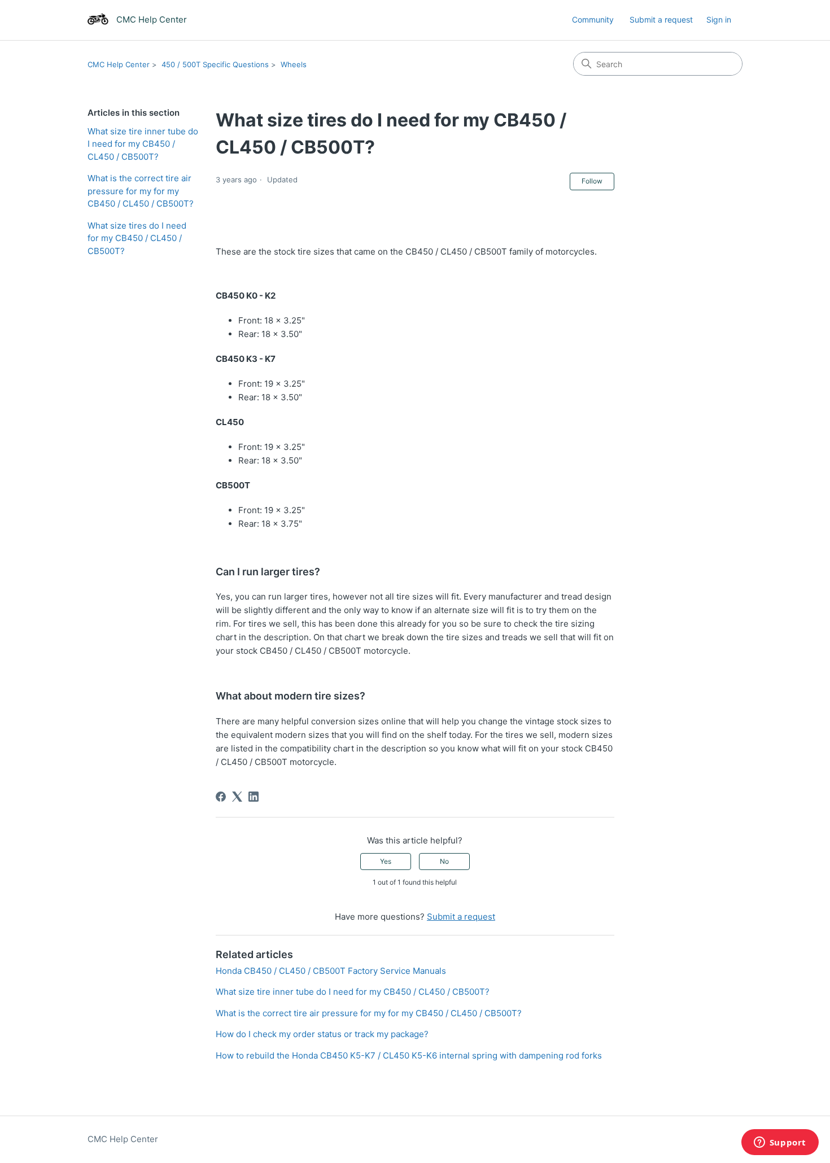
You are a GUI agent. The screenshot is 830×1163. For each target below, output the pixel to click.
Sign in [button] (718, 19)
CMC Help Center (119, 64)
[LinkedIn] (253, 797)
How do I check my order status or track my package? (322, 1034)
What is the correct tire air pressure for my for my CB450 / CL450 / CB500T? (141, 191)
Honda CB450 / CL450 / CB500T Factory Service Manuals (331, 970)
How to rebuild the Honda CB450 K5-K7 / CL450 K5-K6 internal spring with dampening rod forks (409, 1055)
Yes (385, 861)
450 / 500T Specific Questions (215, 64)
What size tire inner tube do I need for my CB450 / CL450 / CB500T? (143, 144)
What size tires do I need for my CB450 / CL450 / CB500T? (137, 238)
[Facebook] (221, 797)
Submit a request (661, 19)
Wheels (294, 64)
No (444, 861)
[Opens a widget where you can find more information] (780, 1143)
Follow (592, 181)
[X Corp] (237, 797)
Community (593, 19)
